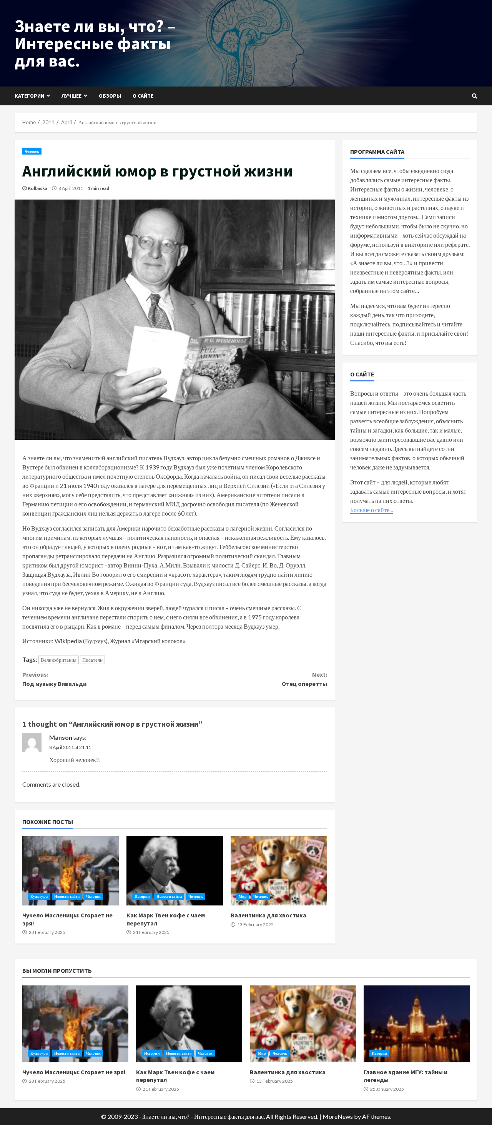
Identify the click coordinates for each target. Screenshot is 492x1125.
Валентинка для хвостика (279, 870)
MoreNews (337, 1116)
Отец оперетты (304, 679)
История (142, 896)
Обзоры (110, 95)
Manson (60, 737)
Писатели (92, 660)
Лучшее (71, 95)
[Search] (474, 96)
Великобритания (58, 660)
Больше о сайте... (371, 509)
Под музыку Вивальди (54, 679)
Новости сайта (67, 896)
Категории (29, 95)
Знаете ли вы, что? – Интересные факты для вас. (95, 43)
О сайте (143, 95)
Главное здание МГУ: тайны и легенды (417, 1023)
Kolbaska (37, 188)
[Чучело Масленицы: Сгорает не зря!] (70, 870)
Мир (243, 896)
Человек (32, 151)
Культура (39, 896)
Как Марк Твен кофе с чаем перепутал (174, 870)
